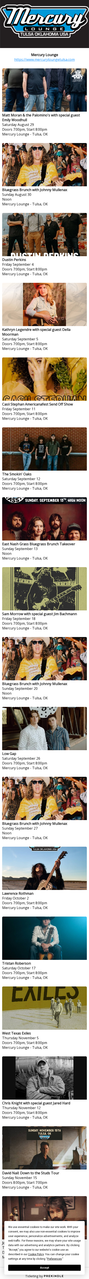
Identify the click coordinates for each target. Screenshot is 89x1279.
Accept (44, 1267)
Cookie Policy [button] (36, 1254)
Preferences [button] (54, 1258)
